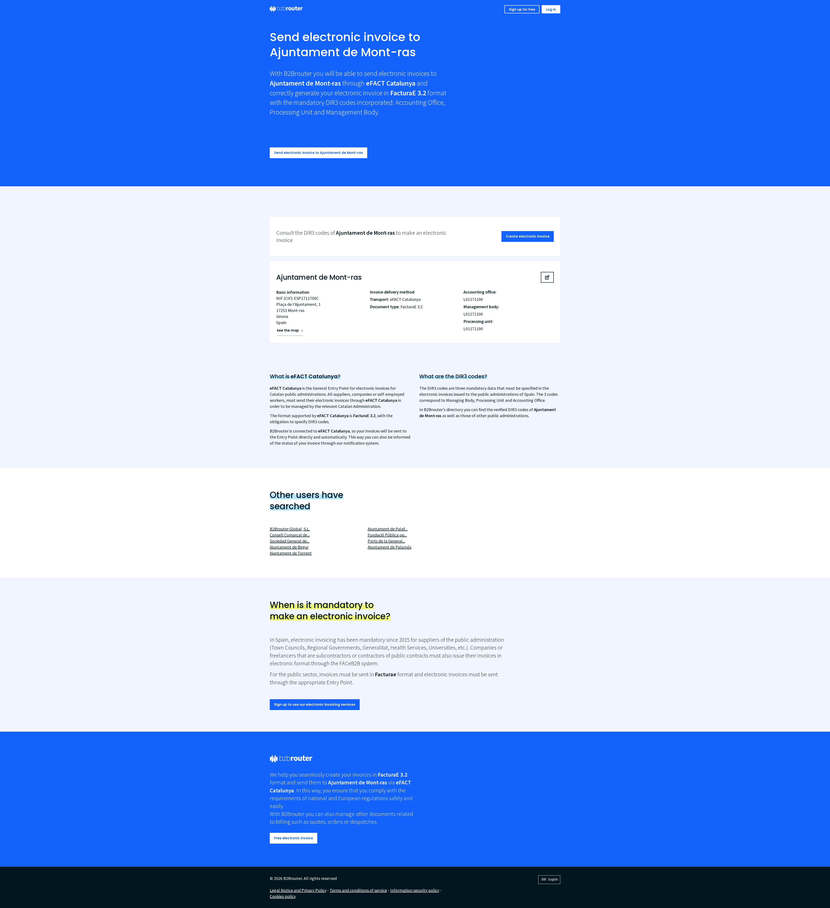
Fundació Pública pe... (387, 535)
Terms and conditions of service (358, 890)
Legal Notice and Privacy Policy (298, 890)
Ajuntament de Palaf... (387, 528)
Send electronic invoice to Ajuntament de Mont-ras (318, 152)
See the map (288, 330)
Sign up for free (522, 9)
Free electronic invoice (293, 838)
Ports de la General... (386, 541)
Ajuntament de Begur (289, 547)
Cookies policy (283, 896)
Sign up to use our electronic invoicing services (314, 704)
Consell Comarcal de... (290, 535)
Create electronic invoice (527, 236)
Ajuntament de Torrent (291, 553)
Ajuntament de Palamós (389, 547)
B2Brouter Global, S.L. (290, 528)
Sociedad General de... (289, 541)
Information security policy (414, 890)
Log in (551, 9)
